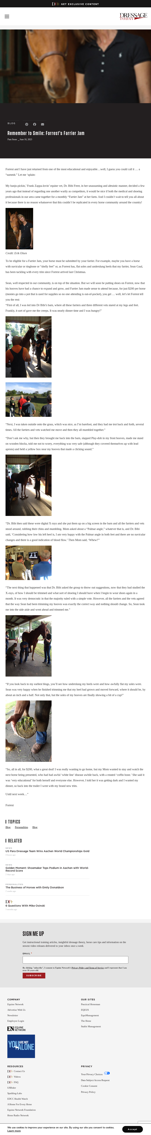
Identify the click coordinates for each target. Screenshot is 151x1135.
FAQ (16, 1082)
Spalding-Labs (14, 1093)
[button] (27, 124)
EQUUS (85, 1009)
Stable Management (91, 1026)
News (9, 848)
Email (27, 953)
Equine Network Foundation (21, 1109)
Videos (17, 1076)
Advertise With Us (16, 1009)
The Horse (86, 1021)
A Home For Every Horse (19, 1104)
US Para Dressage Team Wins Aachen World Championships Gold (47, 851)
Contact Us (19, 1071)
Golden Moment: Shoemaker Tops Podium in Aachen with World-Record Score (47, 869)
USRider (11, 1087)
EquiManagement (90, 1015)
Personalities (14, 884)
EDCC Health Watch (17, 1098)
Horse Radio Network (18, 1115)
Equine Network (15, 1004)
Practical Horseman (90, 1004)
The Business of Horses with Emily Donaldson (35, 887)
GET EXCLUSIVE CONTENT (80, 4)
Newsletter (12, 1015)
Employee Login (15, 1021)
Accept (132, 1129)
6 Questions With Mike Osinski (26, 905)
